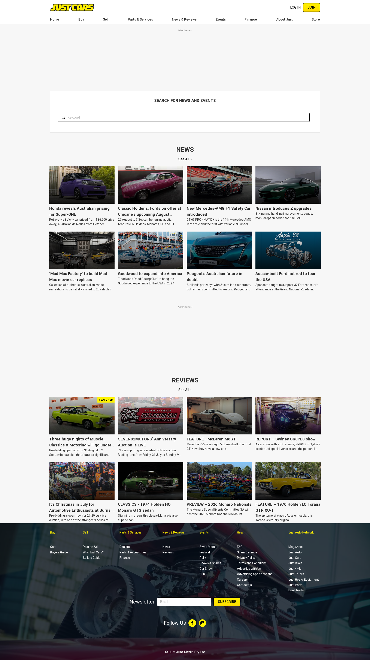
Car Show (206, 568)
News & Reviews (184, 19)
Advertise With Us (249, 568)
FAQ (240, 547)
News (166, 547)
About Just (284, 19)
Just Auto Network (301, 532)
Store (316, 19)
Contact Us (244, 585)
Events (221, 19)
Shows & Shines (210, 563)
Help (240, 532)
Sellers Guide (91, 557)
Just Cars (294, 557)
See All (183, 159)
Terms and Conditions (252, 563)
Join (311, 7)
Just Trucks (296, 574)
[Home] (72, 7)
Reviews (168, 552)
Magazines (295, 547)
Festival (205, 552)
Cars (53, 547)
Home (54, 19)
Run (202, 574)
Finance (251, 19)
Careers (242, 579)
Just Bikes (295, 563)
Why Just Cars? (93, 552)
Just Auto (295, 552)
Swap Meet (207, 547)
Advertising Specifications (254, 574)
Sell (106, 19)
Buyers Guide (59, 552)
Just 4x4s (294, 568)
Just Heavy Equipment (303, 579)
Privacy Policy (246, 557)
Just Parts (295, 585)
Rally (203, 557)
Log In (295, 7)
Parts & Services (140, 19)
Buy (81, 19)
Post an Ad (90, 547)
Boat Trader (296, 590)
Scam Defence (247, 552)
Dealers (124, 547)
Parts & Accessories (132, 552)
